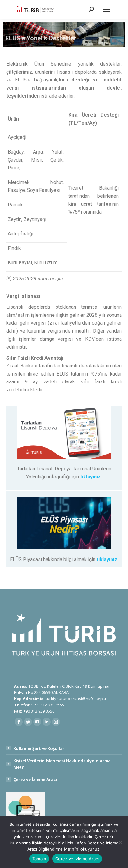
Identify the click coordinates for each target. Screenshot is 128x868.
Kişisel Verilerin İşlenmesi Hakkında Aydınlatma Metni (62, 764)
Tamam (39, 858)
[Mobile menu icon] (106, 9)
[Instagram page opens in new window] (56, 722)
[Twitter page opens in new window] (28, 722)
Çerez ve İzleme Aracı (35, 779)
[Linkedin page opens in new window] (47, 722)
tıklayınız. (91, 477)
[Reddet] (120, 842)
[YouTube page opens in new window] (37, 722)
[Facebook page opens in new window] (19, 722)
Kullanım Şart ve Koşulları (39, 748)
